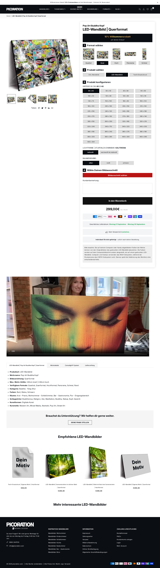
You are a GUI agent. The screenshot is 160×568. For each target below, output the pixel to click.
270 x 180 (125, 116)
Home (8, 16)
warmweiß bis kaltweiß (109, 152)
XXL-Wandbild (93, 75)
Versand (85, 539)
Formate (106, 9)
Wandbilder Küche (54, 542)
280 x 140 (143, 116)
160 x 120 (143, 101)
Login (119, 542)
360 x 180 (91, 131)
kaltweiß (90, 152)
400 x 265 (143, 136)
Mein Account (122, 546)
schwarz (126, 163)
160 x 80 (126, 101)
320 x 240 (91, 126)
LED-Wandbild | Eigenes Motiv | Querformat (136, 484)
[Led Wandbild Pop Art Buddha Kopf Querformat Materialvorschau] (32, 99)
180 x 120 (91, 106)
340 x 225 (125, 126)
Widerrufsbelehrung (90, 542)
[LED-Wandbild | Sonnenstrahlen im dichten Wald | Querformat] (61, 462)
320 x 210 (143, 121)
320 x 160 (125, 121)
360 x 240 (108, 131)
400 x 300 (91, 142)
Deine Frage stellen (80, 422)
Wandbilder (44, 9)
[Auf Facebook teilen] (39, 107)
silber (91, 163)
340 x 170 (108, 126)
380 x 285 (108, 136)
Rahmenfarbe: (89, 158)
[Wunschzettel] (148, 9)
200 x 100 (108, 106)
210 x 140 (143, 106)
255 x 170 (91, 116)
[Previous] (9, 57)
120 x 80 (126, 96)
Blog (117, 9)
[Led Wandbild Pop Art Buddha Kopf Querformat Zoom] (52, 99)
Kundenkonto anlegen (124, 539)
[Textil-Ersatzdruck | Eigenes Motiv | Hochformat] (24, 462)
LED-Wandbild (117, 75)
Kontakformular (122, 533)
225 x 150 (91, 111)
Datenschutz (87, 546)
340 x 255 (143, 126)
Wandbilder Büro (54, 552)
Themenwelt (59, 9)
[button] (151, 9)
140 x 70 (91, 101)
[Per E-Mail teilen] (52, 107)
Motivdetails (54, 365)
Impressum (86, 533)
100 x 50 (91, 96)
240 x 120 (108, 111)
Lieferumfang (90, 365)
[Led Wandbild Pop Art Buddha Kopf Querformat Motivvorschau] (42, 99)
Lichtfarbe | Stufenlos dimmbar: (104, 148)
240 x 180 (143, 111)
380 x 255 (91, 136)
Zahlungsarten (88, 536)
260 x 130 (108, 116)
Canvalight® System (72, 365)
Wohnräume (92, 9)
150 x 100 (108, 101)
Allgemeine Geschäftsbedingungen (95, 552)
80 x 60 (125, 91)
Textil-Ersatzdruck (140, 75)
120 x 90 (143, 96)
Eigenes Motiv (76, 8)
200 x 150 (125, 106)
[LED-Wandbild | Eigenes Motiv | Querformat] (136, 462)
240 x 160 (125, 111)
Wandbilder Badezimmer (56, 546)
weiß (108, 163)
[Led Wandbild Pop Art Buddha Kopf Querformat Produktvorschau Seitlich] (11, 99)
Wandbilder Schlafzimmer (57, 539)
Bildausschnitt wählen (117, 175)
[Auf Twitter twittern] (42, 107)
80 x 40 (108, 91)
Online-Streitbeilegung (91, 549)
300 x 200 (108, 121)
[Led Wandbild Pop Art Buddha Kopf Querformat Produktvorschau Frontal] (21, 99)
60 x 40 (91, 91)
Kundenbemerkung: (91, 180)
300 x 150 (91, 121)
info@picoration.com (16, 546)
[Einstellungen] (144, 9)
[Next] (75, 57)
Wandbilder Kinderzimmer (57, 536)
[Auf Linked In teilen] (49, 107)
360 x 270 (125, 131)
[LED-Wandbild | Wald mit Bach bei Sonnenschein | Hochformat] (99, 462)
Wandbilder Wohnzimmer (57, 533)
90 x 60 (143, 91)
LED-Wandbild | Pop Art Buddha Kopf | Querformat (26, 365)
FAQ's (119, 536)
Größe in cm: (93, 86)
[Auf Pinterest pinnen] (45, 107)
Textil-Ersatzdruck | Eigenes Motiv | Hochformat (23, 484)
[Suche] (140, 9)
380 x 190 (143, 131)
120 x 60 (108, 96)
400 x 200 (125, 136)
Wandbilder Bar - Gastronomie (59, 549)
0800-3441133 (14, 542)
